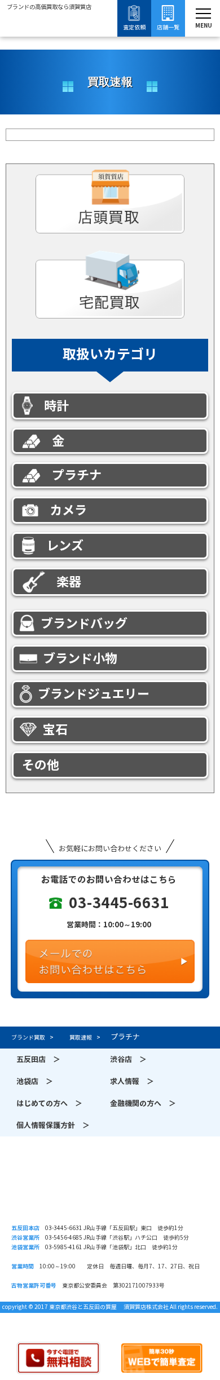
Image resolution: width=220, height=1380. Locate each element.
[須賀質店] (49, 38)
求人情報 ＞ (132, 1081)
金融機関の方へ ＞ (143, 1103)
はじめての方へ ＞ (49, 1103)
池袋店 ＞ (34, 1081)
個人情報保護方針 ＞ (53, 1125)
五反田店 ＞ (38, 1059)
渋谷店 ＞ (128, 1059)
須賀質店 (110, 1191)
